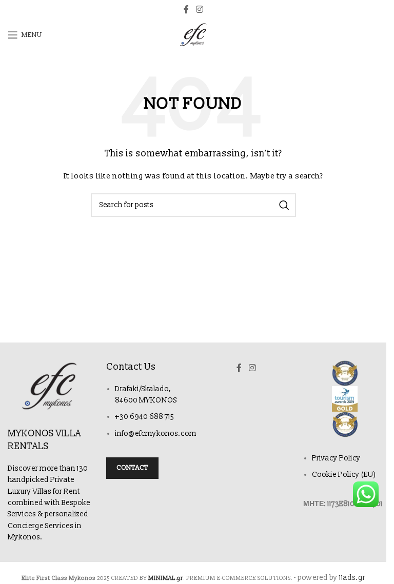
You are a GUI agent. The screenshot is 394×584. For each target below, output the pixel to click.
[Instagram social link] (199, 9)
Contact (132, 468)
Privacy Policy (336, 458)
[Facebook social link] (186, 9)
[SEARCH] (284, 205)
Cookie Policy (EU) (344, 474)
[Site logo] (193, 34)
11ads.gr (352, 577)
